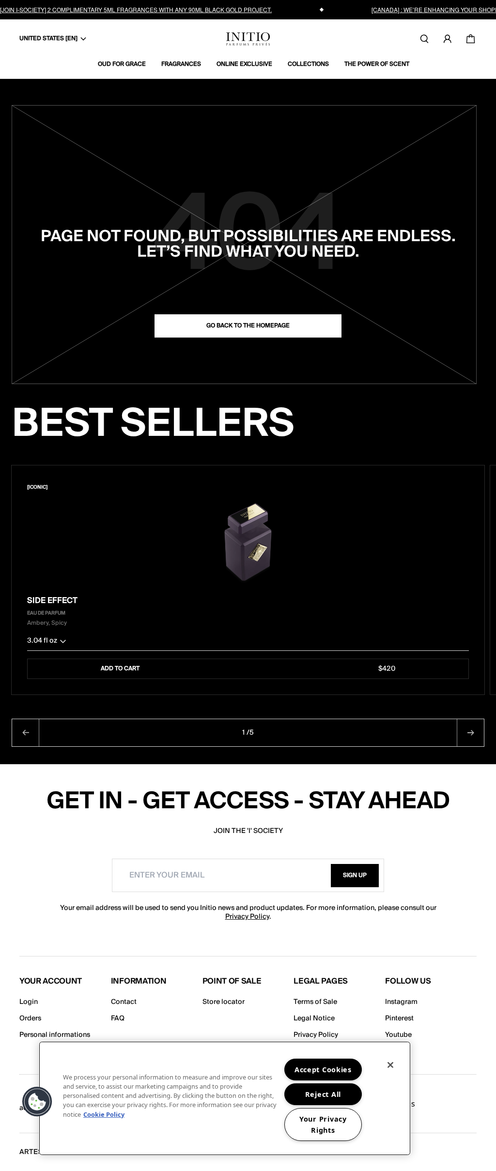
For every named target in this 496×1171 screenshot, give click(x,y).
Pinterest (399, 1018)
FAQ (117, 1018)
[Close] (390, 1065)
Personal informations (54, 1035)
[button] (248, 643)
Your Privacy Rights (323, 1124)
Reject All (323, 1094)
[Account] (447, 38)
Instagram (401, 1002)
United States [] (48, 38)
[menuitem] (126, 64)
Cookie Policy (103, 1114)
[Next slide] (470, 732)
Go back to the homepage (248, 326)
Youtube (398, 1035)
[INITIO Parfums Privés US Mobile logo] (248, 39)
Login (28, 1002)
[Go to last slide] (25, 732)
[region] (225, 1098)
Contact (124, 1002)
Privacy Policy (247, 917)
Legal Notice (314, 1018)
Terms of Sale (315, 1002)
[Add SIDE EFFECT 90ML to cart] (462, 487)
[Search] (424, 38)
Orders (30, 1018)
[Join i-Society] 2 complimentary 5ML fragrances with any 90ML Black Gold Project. (136, 9)
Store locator (223, 1002)
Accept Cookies (323, 1069)
